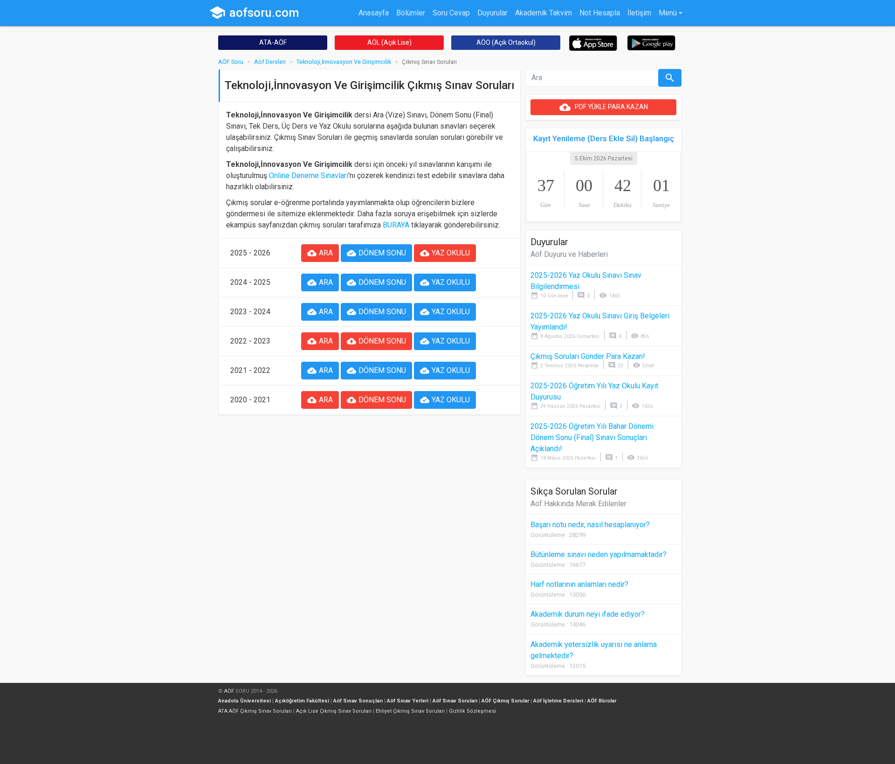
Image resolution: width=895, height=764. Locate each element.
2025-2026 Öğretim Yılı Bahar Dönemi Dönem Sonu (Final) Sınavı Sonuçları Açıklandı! (592, 437)
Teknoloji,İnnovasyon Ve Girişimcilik (343, 61)
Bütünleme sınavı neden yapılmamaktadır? (598, 554)
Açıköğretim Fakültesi (302, 701)
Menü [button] (668, 12)
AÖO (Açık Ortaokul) (506, 42)
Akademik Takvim (543, 12)
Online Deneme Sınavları (308, 175)
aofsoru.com (254, 12)
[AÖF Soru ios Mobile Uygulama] (593, 42)
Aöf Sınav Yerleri (407, 701)
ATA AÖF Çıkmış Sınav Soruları (255, 711)
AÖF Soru (230, 61)
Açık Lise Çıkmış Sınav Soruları (334, 711)
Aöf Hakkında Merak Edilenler (578, 503)
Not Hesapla (599, 12)
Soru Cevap (451, 12)
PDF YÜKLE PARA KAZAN (603, 107)
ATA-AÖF (273, 42)
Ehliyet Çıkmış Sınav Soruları (410, 711)
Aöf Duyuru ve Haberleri (569, 254)
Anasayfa (373, 12)
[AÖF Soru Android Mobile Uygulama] (651, 42)
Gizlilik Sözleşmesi (472, 711)
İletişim (639, 12)
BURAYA (396, 224)
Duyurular (492, 12)
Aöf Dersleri (270, 61)
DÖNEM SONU (376, 253)
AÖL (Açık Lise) (389, 42)
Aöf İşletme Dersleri (558, 701)
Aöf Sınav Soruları (455, 701)
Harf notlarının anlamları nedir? (579, 584)
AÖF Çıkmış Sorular (505, 701)
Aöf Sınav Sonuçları (358, 701)
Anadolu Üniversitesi (244, 701)
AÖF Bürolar (601, 701)
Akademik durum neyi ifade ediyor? (587, 614)
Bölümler (410, 12)
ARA (320, 253)
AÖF (229, 691)
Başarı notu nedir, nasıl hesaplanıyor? (590, 524)
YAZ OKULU (445, 253)
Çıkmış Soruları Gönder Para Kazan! (587, 356)
